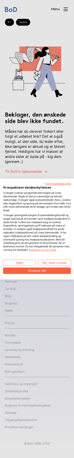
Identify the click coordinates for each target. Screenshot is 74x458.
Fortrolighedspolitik (58, 183)
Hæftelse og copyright (42, 249)
